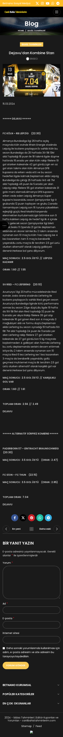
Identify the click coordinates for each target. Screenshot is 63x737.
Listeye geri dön (31, 528)
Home (21, 30)
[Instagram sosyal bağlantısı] (42, 3)
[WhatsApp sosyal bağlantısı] (52, 3)
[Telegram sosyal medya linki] (57, 3)
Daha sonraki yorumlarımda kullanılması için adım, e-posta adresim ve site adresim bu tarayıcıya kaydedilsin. (31, 652)
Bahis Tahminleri (36, 30)
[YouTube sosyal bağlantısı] (47, 3)
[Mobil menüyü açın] (56, 11)
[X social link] (37, 3)
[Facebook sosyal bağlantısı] (14, 517)
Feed (39, 726)
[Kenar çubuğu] (4, 225)
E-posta (8, 618)
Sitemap (26, 726)
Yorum (8, 563)
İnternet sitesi (11, 633)
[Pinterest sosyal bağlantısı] (31, 517)
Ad (5, 604)
